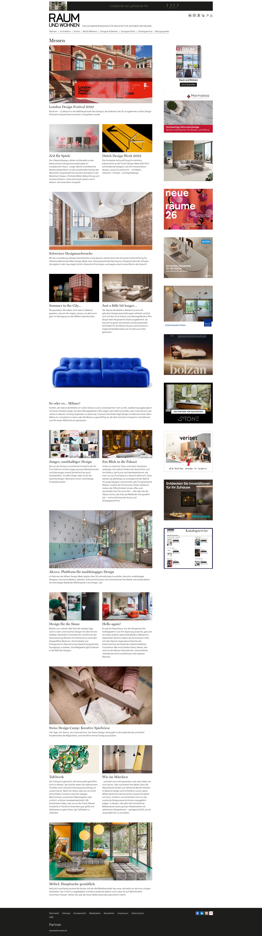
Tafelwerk (56, 777)
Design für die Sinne (64, 624)
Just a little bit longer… (119, 305)
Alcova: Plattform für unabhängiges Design (81, 572)
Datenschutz (138, 913)
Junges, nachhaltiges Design (70, 462)
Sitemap (66, 913)
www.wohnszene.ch (58, 930)
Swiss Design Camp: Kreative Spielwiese (79, 728)
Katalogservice (145, 31)
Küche (77, 31)
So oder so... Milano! (64, 403)
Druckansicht (79, 913)
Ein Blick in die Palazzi (119, 462)
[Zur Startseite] (64, 20)
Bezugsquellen (162, 31)
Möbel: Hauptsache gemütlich (72, 884)
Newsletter (109, 913)
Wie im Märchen (115, 777)
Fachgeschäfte (128, 31)
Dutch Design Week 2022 (121, 156)
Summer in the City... (65, 305)
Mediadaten (95, 913)
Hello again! (111, 624)
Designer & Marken (109, 31)
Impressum (122, 913)
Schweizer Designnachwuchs (71, 253)
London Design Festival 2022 (71, 107)
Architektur (65, 31)
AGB (51, 917)
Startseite (54, 913)
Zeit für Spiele (59, 156)
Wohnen (53, 31)
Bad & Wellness (90, 31)
